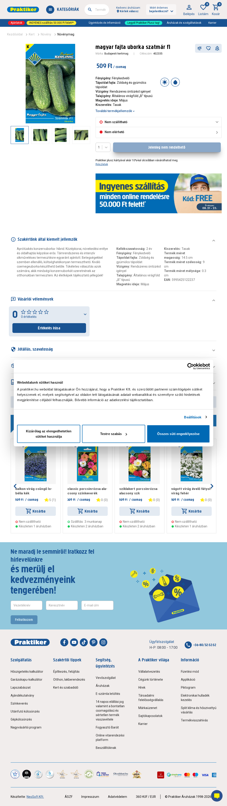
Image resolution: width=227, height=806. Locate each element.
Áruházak (103, 686)
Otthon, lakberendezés (69, 679)
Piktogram (188, 687)
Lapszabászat (21, 687)
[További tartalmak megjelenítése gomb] (81, 134)
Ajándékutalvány (22, 695)
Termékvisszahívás (194, 720)
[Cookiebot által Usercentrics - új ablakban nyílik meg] (190, 366)
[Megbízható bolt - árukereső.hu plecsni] (88, 774)
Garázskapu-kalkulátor (26, 679)
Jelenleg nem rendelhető (167, 147)
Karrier (212, 22)
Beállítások (192, 417)
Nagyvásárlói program (26, 727)
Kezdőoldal (15, 34)
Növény (46, 34)
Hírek (141, 687)
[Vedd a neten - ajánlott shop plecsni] (103, 774)
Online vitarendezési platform (110, 738)
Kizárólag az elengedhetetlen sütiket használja (48, 433)
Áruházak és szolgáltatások (184, 22)
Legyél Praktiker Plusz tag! (143, 22)
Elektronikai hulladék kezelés (195, 698)
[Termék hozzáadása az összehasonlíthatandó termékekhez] (199, 48)
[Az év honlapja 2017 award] (76, 774)
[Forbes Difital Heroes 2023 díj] (26, 774)
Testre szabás (111, 434)
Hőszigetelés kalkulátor (27, 671)
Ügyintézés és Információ (104, 22)
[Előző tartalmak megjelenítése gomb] (10, 134)
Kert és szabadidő (65, 687)
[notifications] (217, 48)
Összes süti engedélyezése (178, 434)
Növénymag (65, 34)
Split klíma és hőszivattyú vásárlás (198, 710)
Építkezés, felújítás (66, 671)
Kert (32, 34)
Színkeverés (19, 703)
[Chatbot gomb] (217, 796)
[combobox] (96, 9)
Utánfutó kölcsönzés (25, 711)
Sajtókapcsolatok (150, 716)
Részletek (102, 164)
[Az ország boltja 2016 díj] (62, 774)
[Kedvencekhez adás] (208, 48)
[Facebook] (64, 642)
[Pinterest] (94, 642)
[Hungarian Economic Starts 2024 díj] (15, 774)
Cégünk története (150, 679)
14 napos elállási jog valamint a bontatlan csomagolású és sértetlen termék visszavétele (110, 710)
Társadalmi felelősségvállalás (150, 698)
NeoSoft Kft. (35, 796)
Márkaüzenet (147, 708)
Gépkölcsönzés (21, 719)
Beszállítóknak (106, 748)
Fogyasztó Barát (107, 727)
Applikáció (188, 679)
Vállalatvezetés (149, 671)
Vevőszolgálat (106, 678)
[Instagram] (103, 642)
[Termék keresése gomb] (90, 9)
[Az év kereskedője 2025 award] (137, 774)
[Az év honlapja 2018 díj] (38, 774)
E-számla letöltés (108, 693)
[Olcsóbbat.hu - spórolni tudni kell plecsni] (121, 774)
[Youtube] (74, 642)
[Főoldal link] (23, 9)
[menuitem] (189, 9)
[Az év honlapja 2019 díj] (49, 774)
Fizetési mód (190, 671)
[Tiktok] (84, 642)
